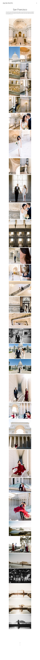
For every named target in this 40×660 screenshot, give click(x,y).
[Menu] (36, 3)
